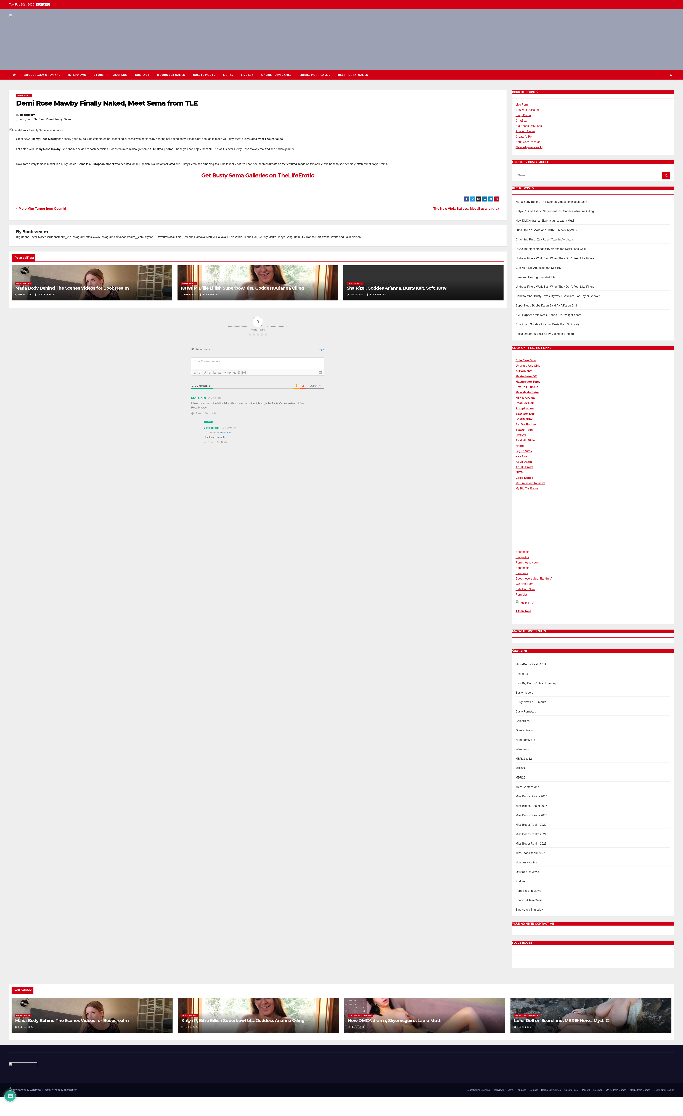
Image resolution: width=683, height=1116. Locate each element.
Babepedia (523, 567)
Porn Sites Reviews (528, 890)
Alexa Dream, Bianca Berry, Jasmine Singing (545, 333)
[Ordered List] (214, 373)
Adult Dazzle (524, 461)
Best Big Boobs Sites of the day (536, 683)
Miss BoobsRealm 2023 (531, 843)
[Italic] (199, 373)
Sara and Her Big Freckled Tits (535, 277)
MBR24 (228, 75)
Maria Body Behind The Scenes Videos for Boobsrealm (72, 288)
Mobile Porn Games (315, 75)
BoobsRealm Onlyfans (42, 75)
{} (239, 372)
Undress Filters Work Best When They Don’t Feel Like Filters (555, 258)
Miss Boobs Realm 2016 (531, 796)
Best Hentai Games (353, 75)
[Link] (234, 373)
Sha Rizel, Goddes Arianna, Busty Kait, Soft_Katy (396, 288)
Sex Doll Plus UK (527, 387)
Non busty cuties (526, 862)
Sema (67, 119)
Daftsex (521, 435)
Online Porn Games (276, 75)
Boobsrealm (27, 114)
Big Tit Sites (524, 451)
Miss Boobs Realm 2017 (531, 805)
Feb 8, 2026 (191, 1027)
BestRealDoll (524, 419)
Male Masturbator (527, 392)
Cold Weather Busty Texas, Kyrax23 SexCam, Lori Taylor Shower (558, 296)
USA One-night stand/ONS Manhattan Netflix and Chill (551, 248)
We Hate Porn (524, 583)
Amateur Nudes (525, 131)
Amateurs (522, 673)
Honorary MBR (525, 739)
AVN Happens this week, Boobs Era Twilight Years (548, 314)
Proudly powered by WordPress (25, 1089)
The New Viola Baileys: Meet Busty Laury (465, 208)
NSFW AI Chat (525, 397)
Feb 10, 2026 (25, 1027)
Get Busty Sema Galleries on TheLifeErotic (257, 175)
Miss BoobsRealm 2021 (531, 834)
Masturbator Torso (528, 381)
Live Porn (522, 104)
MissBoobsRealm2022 (530, 853)
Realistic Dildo (525, 440)
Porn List (521, 594)
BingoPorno (523, 115)
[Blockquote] (224, 373)
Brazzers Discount (527, 109)
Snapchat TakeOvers (529, 900)
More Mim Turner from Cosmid (42, 208)
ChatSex (521, 120)
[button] (671, 74)
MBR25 (520, 777)
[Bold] (194, 373)
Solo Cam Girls (526, 360)
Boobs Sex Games (171, 75)
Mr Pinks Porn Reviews (530, 483)
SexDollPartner (526, 424)
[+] (244, 372)
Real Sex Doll (525, 403)
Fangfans (119, 75)
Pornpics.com (525, 408)
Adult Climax (524, 467)
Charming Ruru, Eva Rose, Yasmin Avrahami (545, 239)
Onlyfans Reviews (527, 871)
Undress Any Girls (528, 365)
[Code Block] (229, 373)
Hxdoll (520, 445)
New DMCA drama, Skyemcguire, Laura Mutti (545, 220)
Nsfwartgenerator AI (529, 147)
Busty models (24, 95)
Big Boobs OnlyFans (529, 125)
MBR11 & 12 (524, 758)
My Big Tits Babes (527, 488)
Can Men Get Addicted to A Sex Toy (539, 267)
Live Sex (247, 75)
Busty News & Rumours (531, 702)
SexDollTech (524, 429)
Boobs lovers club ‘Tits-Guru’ (534, 578)
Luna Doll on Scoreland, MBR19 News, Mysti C (546, 230)
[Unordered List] (219, 373)
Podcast (521, 881)
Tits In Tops (523, 611)
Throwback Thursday (529, 909)
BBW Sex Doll (525, 413)
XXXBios (522, 456)
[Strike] (209, 373)
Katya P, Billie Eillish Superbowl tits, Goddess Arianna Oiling (242, 288)
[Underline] (204, 373)
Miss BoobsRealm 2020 (531, 824)
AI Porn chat (524, 371)
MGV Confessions (527, 786)
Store (99, 75)
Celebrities (523, 720)
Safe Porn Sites (525, 589)
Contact (142, 75)
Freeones (522, 573)
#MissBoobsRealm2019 (531, 664)
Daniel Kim (225, 432)
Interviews (77, 75)
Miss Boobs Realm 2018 (531, 815)
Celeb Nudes (524, 477)
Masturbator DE (526, 376)
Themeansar (70, 1089)
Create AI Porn (525, 136)
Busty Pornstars (526, 711)
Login (320, 349)
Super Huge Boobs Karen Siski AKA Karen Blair (547, 305)
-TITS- (520, 472)
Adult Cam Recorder (528, 141)
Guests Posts (204, 75)
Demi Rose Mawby (50, 119)
